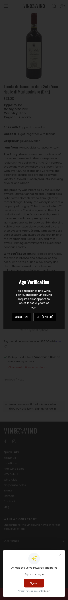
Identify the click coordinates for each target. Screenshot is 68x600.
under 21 (21, 317)
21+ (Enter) (45, 317)
